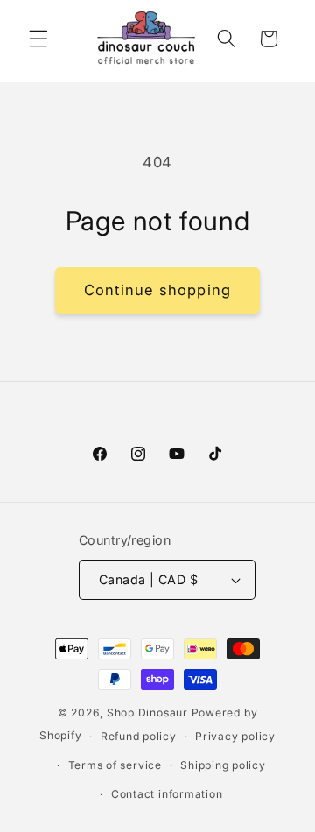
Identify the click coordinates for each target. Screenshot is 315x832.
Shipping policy (223, 765)
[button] (39, 39)
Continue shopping (157, 290)
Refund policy (139, 736)
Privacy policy (235, 736)
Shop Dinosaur (147, 712)
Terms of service (115, 765)
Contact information (167, 793)
